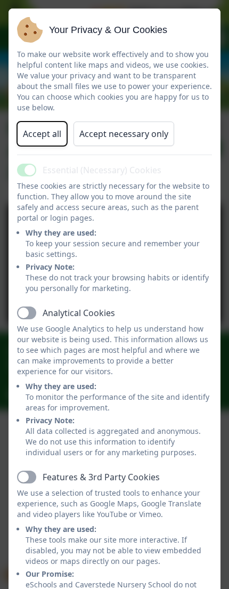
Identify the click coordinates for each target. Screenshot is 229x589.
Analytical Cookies (79, 313)
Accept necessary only (123, 134)
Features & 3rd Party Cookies (101, 477)
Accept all (42, 134)
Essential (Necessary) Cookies (102, 170)
